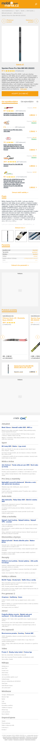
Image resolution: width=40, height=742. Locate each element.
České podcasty (6, 723)
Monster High (5, 696)
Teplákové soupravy (7, 707)
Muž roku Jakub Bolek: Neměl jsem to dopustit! (14, 655)
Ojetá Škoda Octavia (7, 685)
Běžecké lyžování (7, 13)
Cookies (10, 739)
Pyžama (4, 703)
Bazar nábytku (5, 714)
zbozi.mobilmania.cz (8, 11)
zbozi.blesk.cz (5, 674)
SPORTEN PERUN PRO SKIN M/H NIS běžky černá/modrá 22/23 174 (14, 114)
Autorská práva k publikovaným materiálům (14, 737)
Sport (17, 11)
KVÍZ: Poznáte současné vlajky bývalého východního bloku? (17, 586)
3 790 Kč (32, 131)
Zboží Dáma (5, 672)
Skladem (33, 123)
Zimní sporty (29, 11)
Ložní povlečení (6, 712)
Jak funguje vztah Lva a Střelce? (10, 607)
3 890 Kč (32, 115)
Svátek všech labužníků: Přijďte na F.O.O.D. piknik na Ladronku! (18, 572)
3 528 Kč (32, 150)
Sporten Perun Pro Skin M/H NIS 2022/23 (18, 68)
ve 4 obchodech (7, 358)
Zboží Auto (4, 683)
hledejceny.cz (5, 666)
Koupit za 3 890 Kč (20, 94)
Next (37, 337)
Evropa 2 (4, 729)
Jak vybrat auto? (6, 687)
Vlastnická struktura (30, 739)
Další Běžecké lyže (8, 316)
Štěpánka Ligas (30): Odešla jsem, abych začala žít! (15, 487)
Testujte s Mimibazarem (8, 694)
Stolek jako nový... (6, 489)
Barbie (3, 699)
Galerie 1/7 (20, 64)
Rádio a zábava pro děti (8, 725)
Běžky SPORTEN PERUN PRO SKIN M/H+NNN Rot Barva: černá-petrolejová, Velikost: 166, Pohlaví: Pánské (14, 147)
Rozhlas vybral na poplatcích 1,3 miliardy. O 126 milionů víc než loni (19, 471)
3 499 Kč (32, 166)
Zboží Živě (4, 668)
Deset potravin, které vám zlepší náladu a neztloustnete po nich (18, 622)
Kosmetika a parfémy (7, 705)
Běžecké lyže (18, 13)
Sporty (22, 11)
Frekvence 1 (5, 727)
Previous (2, 337)
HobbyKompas (5, 679)
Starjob (3, 721)
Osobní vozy (5, 670)
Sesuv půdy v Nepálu (7, 659)
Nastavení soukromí (19, 739)
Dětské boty (5, 709)
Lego (3, 701)
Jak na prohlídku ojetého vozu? (10, 677)
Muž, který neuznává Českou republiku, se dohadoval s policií (18, 657)
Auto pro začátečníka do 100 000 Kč (11, 681)
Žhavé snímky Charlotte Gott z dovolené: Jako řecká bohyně (17, 469)
